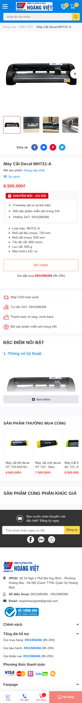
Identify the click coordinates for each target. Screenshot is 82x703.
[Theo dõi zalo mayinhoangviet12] (41, 539)
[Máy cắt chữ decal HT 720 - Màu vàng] (48, 444)
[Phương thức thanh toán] (30, 673)
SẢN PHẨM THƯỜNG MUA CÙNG (34, 423)
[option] (41, 74)
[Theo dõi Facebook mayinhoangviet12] (30, 539)
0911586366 (43, 275)
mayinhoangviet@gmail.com (38, 601)
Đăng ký (72, 529)
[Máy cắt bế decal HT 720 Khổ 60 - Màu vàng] (18, 444)
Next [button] (75, 74)
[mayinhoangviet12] (34, 6)
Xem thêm (43, 399)
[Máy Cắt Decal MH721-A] (41, 74)
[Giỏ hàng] (72, 6)
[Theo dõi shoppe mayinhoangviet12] (51, 539)
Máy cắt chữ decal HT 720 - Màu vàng (48, 467)
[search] (76, 17)
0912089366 (59, 594)
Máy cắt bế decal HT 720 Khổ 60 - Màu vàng (17, 467)
